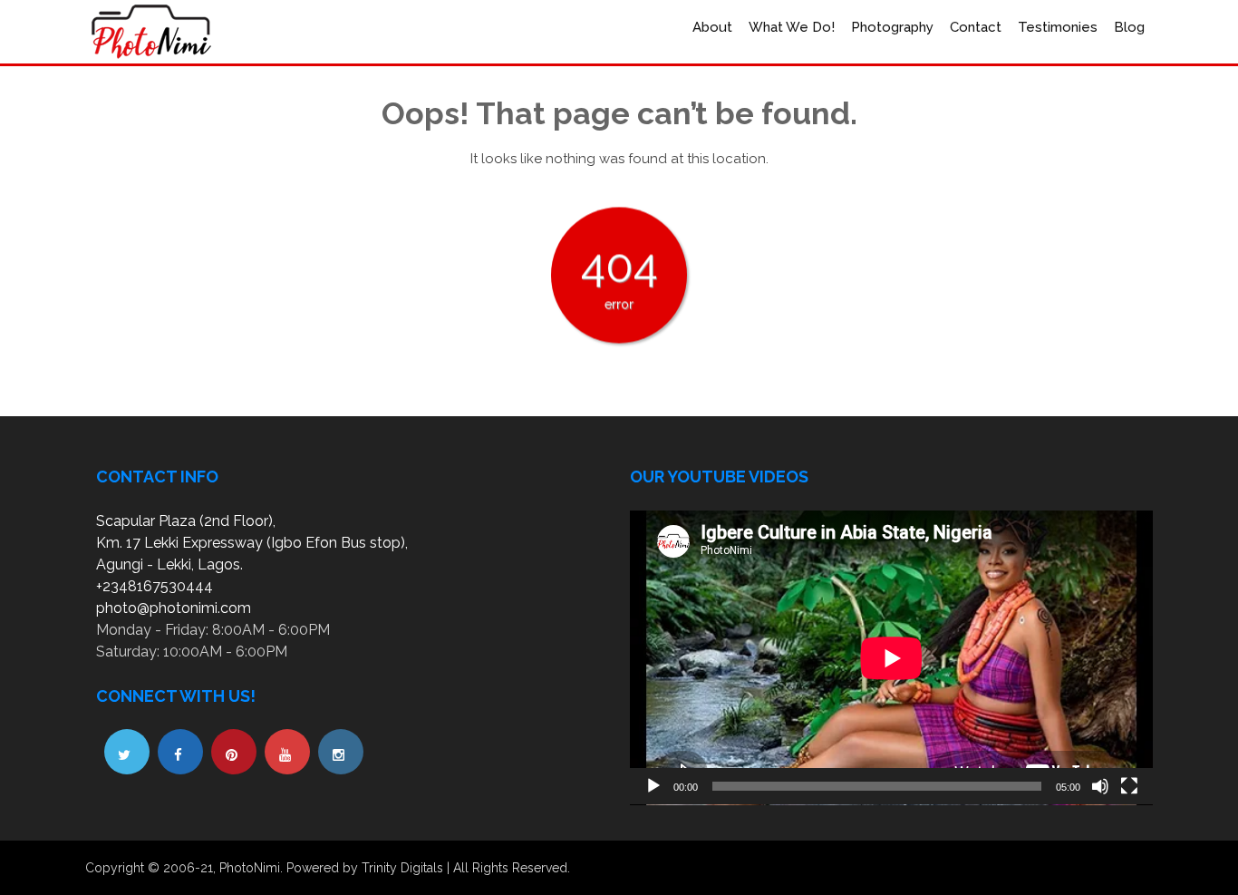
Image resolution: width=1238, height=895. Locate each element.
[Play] (653, 786)
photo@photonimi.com (173, 608)
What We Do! (792, 27)
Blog (1129, 27)
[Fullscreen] (1129, 786)
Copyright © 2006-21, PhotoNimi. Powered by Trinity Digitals (264, 868)
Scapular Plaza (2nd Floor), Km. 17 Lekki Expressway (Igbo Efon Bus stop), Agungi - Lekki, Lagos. (252, 542)
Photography (892, 27)
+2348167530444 (154, 586)
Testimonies (1058, 27)
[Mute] (1100, 786)
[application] (891, 658)
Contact (975, 27)
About (712, 27)
